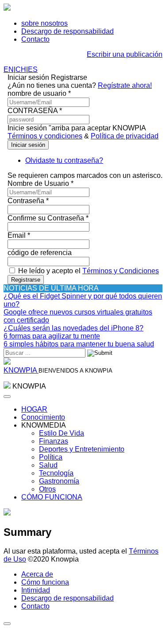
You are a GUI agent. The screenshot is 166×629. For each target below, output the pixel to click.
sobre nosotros (44, 23)
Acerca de (37, 574)
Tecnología (56, 473)
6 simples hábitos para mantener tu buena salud (79, 344)
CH (20, 69)
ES (33, 69)
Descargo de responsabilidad (67, 31)
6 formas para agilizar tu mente (52, 336)
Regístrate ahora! (125, 85)
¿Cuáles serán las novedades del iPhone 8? (73, 328)
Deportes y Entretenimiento (81, 449)
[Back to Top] (7, 623)
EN (9, 69)
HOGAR (34, 409)
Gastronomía (59, 481)
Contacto (35, 39)
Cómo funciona (45, 582)
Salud (48, 465)
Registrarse (25, 279)
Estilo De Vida (61, 433)
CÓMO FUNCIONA (51, 497)
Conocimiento (43, 417)
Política (50, 457)
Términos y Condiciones (120, 271)
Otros (47, 489)
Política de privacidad (124, 136)
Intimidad (35, 590)
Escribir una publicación (124, 54)
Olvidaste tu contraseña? (64, 160)
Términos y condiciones (45, 136)
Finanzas (53, 441)
